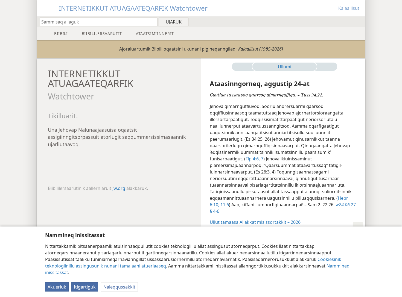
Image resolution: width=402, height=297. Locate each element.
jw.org (118, 188)
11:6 (224, 205)
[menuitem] (359, 21)
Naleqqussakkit (119, 287)
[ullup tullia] (325, 66)
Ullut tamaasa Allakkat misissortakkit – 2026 (255, 222)
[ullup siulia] (244, 66)
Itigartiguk (85, 287)
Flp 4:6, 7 (254, 159)
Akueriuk (57, 287)
